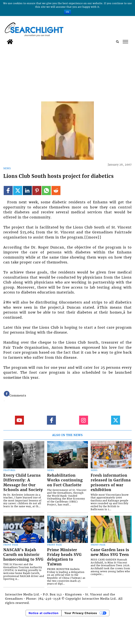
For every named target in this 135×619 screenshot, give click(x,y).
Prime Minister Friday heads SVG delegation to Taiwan (64, 557)
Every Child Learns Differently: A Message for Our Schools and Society (23, 482)
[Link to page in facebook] (8, 190)
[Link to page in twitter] (17, 190)
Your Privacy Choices (80, 613)
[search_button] (117, 41)
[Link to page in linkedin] (27, 190)
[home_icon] (10, 41)
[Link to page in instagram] (83, 420)
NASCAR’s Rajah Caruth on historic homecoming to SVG (23, 555)
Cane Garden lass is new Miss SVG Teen (110, 552)
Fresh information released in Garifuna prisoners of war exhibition (111, 482)
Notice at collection (44, 613)
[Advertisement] (67, 72)
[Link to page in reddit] (56, 190)
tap (125, 41)
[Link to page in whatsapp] (46, 190)
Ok (67, 12)
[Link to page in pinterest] (36, 190)
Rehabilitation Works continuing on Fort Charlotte (65, 480)
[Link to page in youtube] (19, 420)
